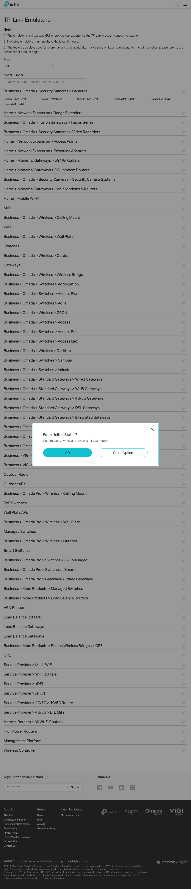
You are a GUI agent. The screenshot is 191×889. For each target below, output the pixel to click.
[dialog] (95, 444)
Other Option (123, 452)
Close (152, 429)
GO (67, 452)
